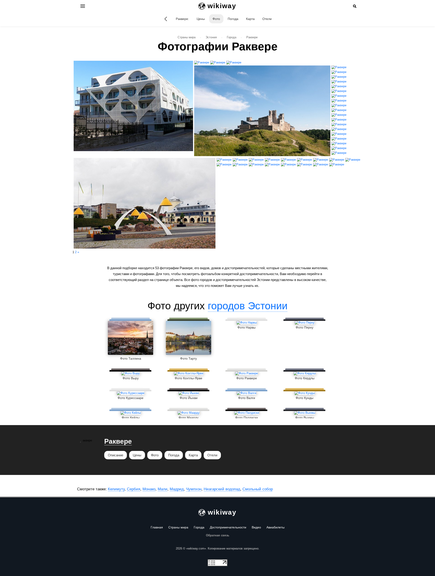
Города (199, 527)
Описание (115, 455)
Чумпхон (193, 489)
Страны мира (178, 527)
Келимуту (116, 489)
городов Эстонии (248, 306)
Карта (250, 19)
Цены (201, 19)
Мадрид (177, 489)
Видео (256, 527)
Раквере (118, 441)
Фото (216, 19)
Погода (233, 19)
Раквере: (182, 19)
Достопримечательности (228, 527)
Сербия (133, 489)
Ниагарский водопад (222, 489)
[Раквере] (165, 18)
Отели (267, 19)
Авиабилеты (275, 527)
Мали (162, 489)
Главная (157, 527)
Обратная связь (217, 535)
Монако (149, 489)
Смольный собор (257, 489)
